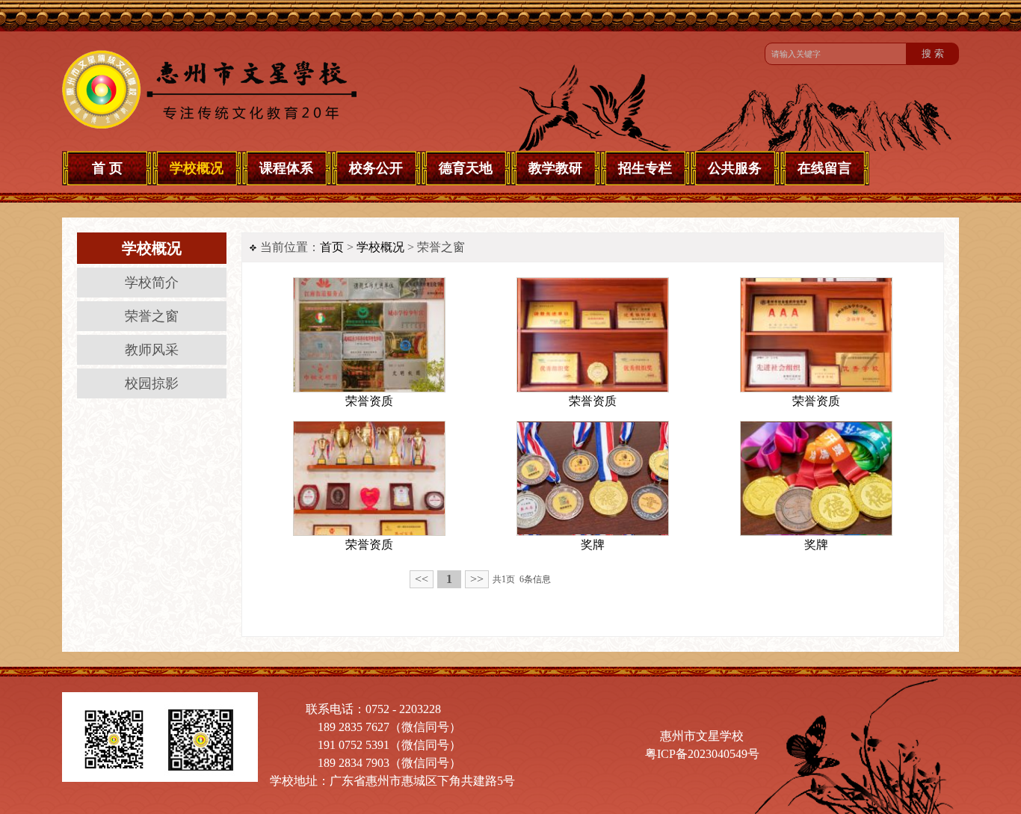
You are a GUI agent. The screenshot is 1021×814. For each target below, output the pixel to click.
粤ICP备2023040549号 (702, 753)
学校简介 (152, 282)
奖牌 (593, 544)
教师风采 (152, 349)
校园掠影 (152, 383)
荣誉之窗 (152, 316)
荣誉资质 (369, 401)
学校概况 (380, 247)
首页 (332, 247)
